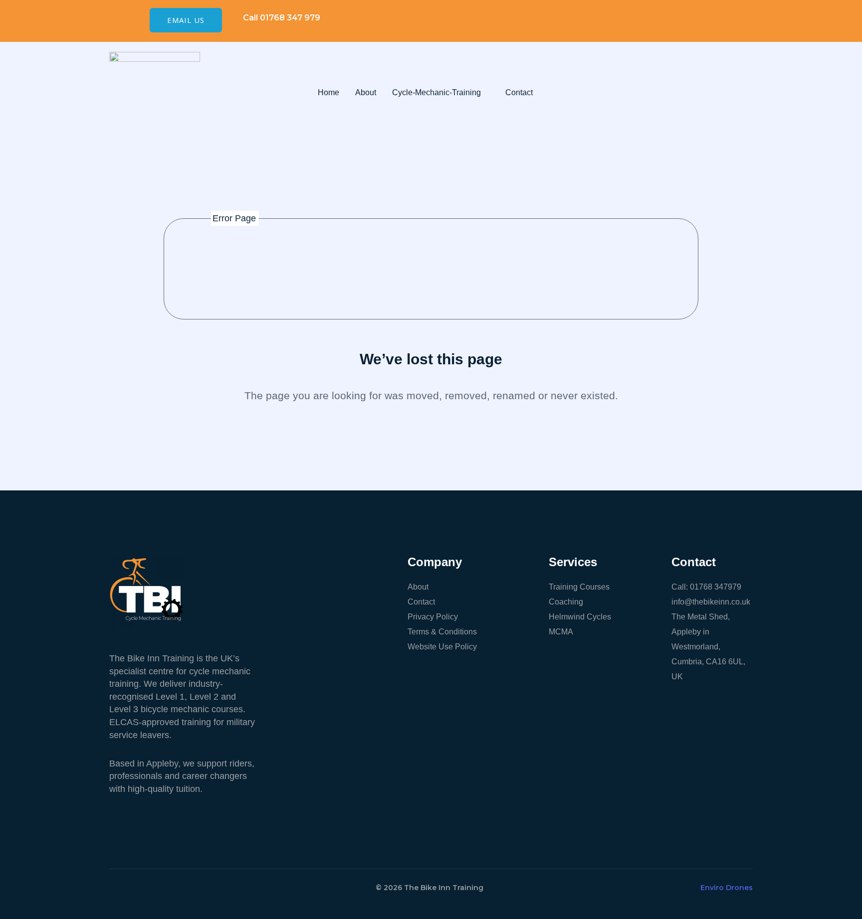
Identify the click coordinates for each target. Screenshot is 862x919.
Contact (519, 92)
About (365, 92)
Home (328, 92)
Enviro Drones (726, 887)
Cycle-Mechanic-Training (436, 92)
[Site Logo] (154, 91)
